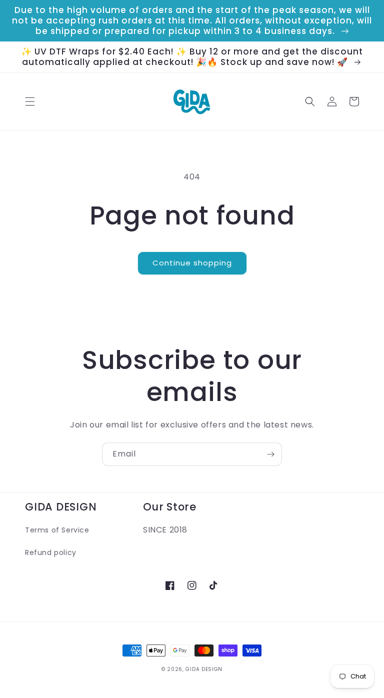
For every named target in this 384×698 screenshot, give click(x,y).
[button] (30, 101)
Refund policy (50, 553)
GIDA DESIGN (204, 669)
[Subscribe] (271, 454)
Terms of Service (57, 530)
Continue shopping (192, 263)
